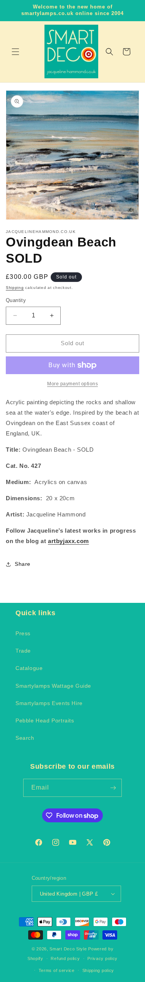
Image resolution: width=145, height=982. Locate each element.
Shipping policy (98, 970)
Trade (23, 651)
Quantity (16, 300)
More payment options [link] (72, 383)
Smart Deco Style (68, 949)
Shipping (15, 287)
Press (23, 633)
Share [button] (23, 564)
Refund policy (65, 958)
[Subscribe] (112, 788)
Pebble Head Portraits (44, 720)
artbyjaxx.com (68, 541)
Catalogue (29, 668)
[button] (15, 51)
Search (24, 738)
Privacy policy (102, 958)
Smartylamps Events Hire (49, 703)
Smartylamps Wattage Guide (53, 686)
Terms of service (57, 970)
